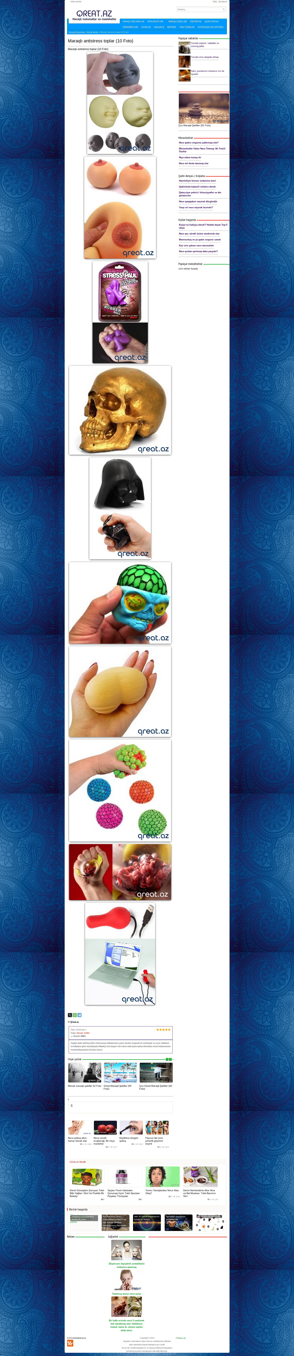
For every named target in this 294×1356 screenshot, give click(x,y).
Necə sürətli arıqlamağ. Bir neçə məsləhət (104, 1141)
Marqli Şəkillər (92, 32)
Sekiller (87, 1033)
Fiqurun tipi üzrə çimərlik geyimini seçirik (154, 1141)
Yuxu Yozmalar (186, 27)
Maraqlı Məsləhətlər (77, 32)
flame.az (181, 1338)
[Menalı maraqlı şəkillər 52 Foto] (84, 1072)
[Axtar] (223, 9)
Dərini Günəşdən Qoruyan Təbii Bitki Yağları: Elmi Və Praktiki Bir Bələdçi (87, 1193)
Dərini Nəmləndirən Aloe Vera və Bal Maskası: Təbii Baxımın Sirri (199, 1193)
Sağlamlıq (159, 27)
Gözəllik (146, 27)
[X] (70, 1015)
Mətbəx (171, 27)
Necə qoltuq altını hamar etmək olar (77, 1139)
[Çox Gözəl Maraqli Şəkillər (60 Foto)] (156, 1072)
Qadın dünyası (212, 21)
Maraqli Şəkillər (178, 21)
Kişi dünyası (195, 21)
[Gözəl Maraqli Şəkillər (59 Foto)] (120, 1072)
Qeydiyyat (222, 2)
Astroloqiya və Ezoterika (211, 27)
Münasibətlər (130, 27)
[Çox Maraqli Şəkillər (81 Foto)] (204, 108)
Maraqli (80, 1033)
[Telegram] (79, 1015)
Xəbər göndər (76, 2)
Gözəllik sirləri (77, 1162)
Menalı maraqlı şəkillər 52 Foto (84, 1085)
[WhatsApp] (75, 1015)
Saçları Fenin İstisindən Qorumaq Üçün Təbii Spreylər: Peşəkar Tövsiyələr (124, 1193)
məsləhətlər (155, 21)
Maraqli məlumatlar (133, 21)
